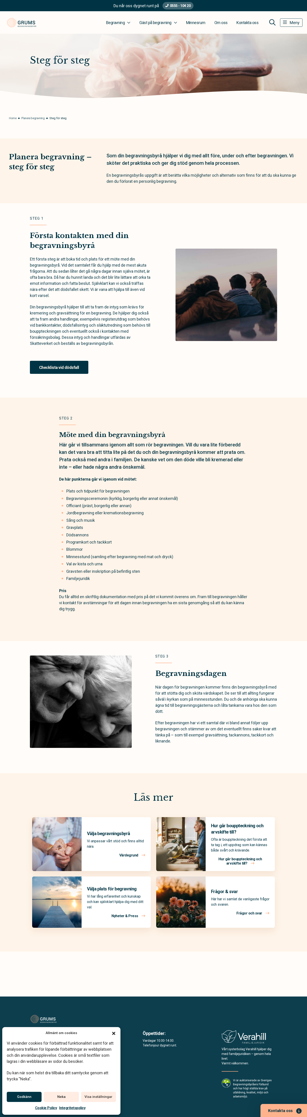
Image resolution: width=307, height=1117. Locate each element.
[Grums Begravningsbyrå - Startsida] (54, 1018)
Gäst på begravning (155, 22)
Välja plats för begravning (111, 889)
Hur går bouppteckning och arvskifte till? (240, 861)
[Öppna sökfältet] (272, 22)
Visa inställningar (98, 1097)
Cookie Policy (46, 1108)
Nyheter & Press (125, 916)
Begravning (115, 22)
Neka (61, 1097)
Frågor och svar (249, 913)
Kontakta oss (247, 22)
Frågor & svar (224, 891)
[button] (113, 1033)
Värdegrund (129, 855)
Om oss (221, 22)
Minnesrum (195, 22)
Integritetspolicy (72, 1108)
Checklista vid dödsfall (59, 367)
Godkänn (24, 1097)
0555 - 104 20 (180, 6)
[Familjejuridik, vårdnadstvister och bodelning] (244, 1038)
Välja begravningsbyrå (108, 833)
